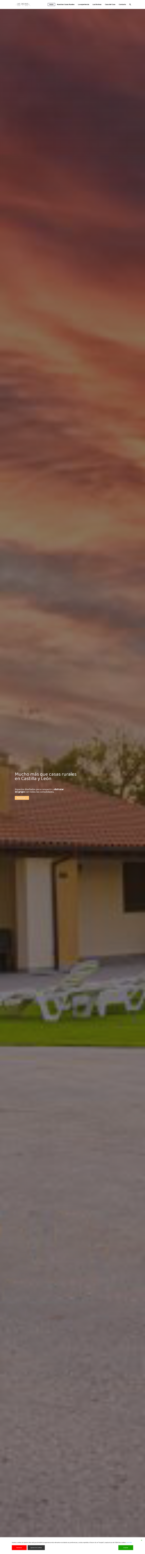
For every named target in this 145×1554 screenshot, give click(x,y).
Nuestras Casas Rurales (65, 4)
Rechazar (19, 1547)
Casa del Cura (110, 4)
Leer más (129, 1542)
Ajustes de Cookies (36, 1547)
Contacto (122, 4)
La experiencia (83, 4)
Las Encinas (97, 4)
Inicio (51, 4)
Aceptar (125, 1547)
